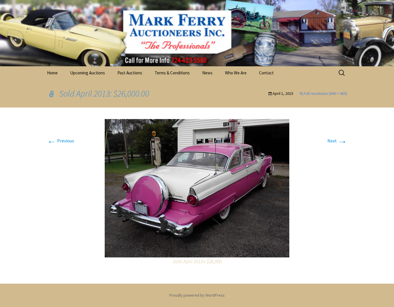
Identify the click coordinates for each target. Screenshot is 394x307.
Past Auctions (129, 73)
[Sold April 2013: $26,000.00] (197, 188)
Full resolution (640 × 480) (325, 93)
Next (337, 141)
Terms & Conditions (172, 73)
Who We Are (236, 73)
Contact (266, 73)
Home (52, 73)
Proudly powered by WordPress (197, 295)
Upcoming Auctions (87, 73)
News (207, 73)
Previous (60, 141)
